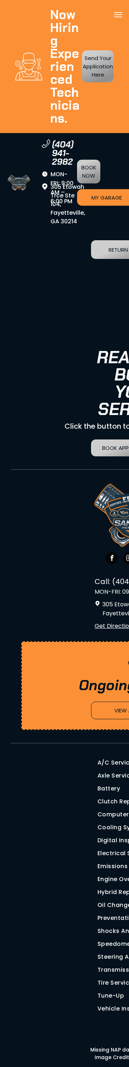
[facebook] (112, 559)
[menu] (118, 15)
